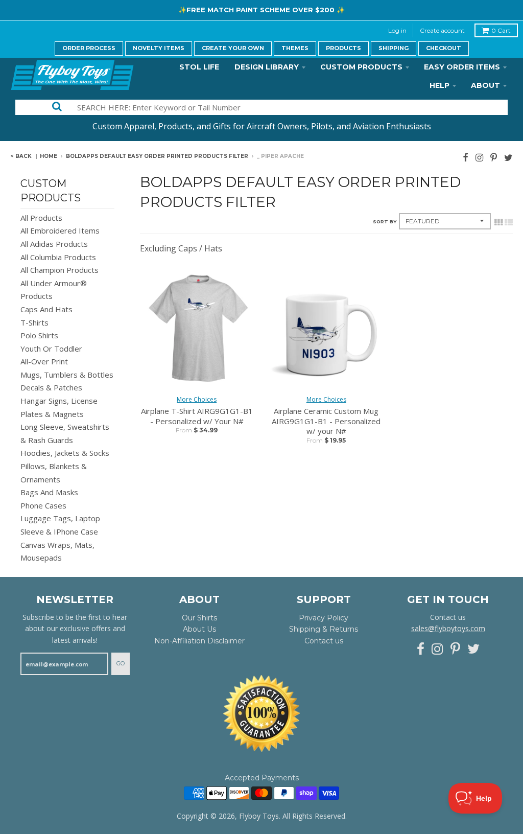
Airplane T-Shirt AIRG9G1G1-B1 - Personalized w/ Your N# (197, 416)
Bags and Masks (49, 492)
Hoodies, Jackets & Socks (64, 453)
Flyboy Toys (259, 816)
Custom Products (361, 67)
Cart (501, 30)
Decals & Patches (51, 387)
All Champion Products (59, 270)
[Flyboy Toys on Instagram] (479, 157)
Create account (442, 30)
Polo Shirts (39, 335)
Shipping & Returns (323, 629)
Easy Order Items (462, 67)
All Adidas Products (54, 244)
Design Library (266, 67)
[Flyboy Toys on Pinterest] (493, 157)
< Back (21, 156)
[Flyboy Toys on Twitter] (508, 157)
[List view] (509, 222)
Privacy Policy (323, 617)
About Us (199, 629)
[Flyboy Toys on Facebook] (465, 157)
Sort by (384, 221)
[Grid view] (498, 222)
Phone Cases (43, 505)
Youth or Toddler (51, 348)
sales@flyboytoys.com (448, 628)
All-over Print (44, 361)
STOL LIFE (199, 67)
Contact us (323, 640)
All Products (41, 218)
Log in (397, 30)
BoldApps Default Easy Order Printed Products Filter (157, 156)
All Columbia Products (58, 257)
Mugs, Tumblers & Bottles (66, 374)
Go (120, 663)
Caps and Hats (46, 309)
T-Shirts (34, 322)
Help (439, 85)
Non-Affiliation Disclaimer (199, 640)
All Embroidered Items (60, 230)
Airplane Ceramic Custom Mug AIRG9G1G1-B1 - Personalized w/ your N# (326, 421)
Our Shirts (199, 617)
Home (48, 156)
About (485, 85)
